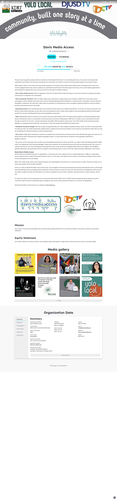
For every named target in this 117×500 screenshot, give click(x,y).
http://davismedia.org (84, 332)
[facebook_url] (78, 336)
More (59, 300)
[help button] (114, 497)
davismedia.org (50, 185)
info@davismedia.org (84, 328)
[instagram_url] (80, 336)
